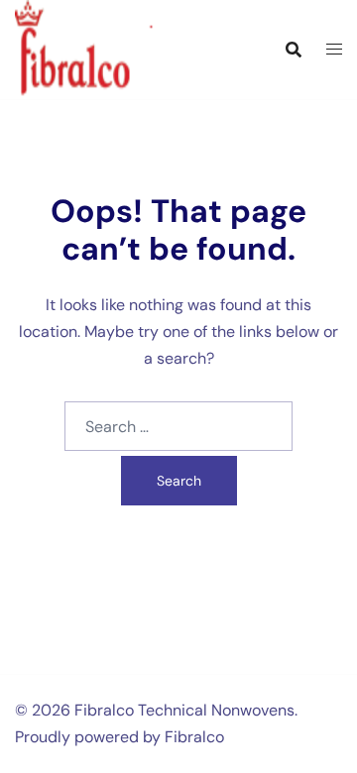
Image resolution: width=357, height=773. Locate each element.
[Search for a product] (293, 49)
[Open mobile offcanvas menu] (334, 50)
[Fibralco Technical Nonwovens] (96, 48)
